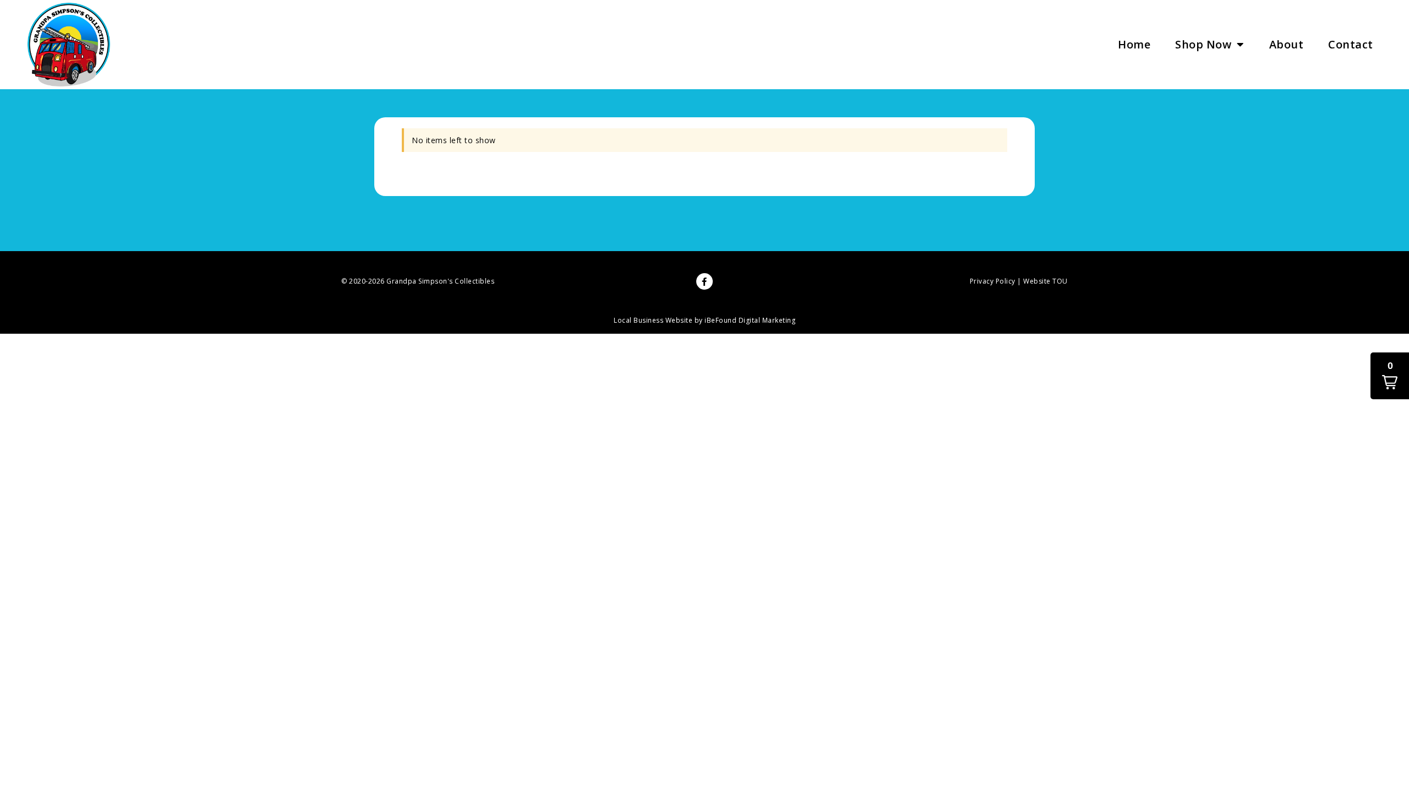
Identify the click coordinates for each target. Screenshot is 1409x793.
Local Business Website (653, 320)
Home (1134, 44)
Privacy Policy (992, 281)
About (1286, 44)
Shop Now (1203, 44)
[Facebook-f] (704, 281)
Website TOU (1045, 281)
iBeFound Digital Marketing (749, 320)
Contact (1350, 44)
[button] (1389, 375)
